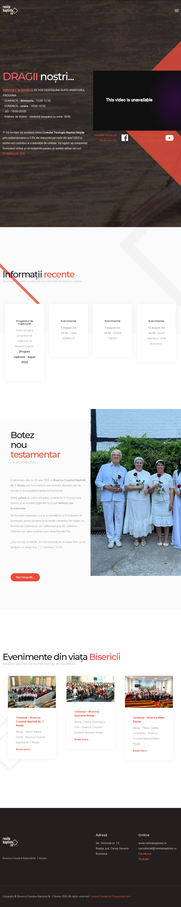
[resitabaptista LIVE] (124, 137)
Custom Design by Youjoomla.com (110, 896)
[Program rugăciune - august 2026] (25, 357)
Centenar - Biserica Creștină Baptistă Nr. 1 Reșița (30, 721)
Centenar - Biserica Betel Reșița (149, 719)
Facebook (144, 853)
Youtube (143, 859)
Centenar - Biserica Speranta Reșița (86, 713)
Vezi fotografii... (25, 577)
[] (14, 153)
